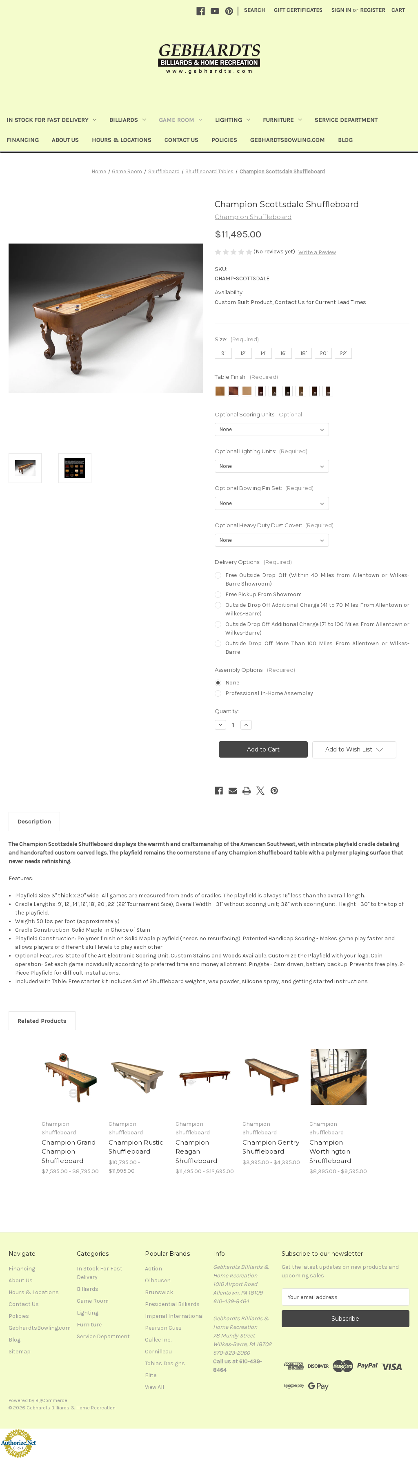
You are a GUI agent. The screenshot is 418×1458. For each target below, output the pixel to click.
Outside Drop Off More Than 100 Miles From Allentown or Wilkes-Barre (317, 647)
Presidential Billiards (172, 1304)
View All (154, 1387)
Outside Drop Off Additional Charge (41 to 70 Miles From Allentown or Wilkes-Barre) (317, 609)
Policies (224, 139)
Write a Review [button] (317, 252)
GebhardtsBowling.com (287, 139)
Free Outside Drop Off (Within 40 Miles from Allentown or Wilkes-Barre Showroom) (317, 579)
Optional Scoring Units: (258, 414)
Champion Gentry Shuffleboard (270, 1147)
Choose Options (71, 1084)
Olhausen (158, 1280)
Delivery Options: (253, 562)
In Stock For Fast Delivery (48, 119)
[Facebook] (200, 11)
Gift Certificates (298, 10)
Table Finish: (246, 376)
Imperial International (174, 1316)
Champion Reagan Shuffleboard (196, 1151)
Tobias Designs (165, 1363)
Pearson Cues (163, 1327)
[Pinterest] (229, 11)
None (232, 682)
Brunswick (159, 1292)
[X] (260, 790)
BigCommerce (51, 1400)
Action (153, 1268)
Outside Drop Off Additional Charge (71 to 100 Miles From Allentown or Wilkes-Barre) (317, 628)
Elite (150, 1375)
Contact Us (181, 139)
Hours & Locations (121, 139)
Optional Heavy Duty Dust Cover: (274, 525)
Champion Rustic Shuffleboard (136, 1147)
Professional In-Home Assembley (269, 693)
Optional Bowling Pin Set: (264, 488)
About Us (65, 139)
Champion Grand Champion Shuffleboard (69, 1151)
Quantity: (227, 711)
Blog (345, 139)
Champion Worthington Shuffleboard (330, 1151)
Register (372, 10)
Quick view (65, 1067)
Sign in (341, 10)
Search (254, 10)
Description (34, 821)
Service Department (346, 119)
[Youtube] (215, 11)
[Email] (233, 790)
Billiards (123, 119)
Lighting (228, 119)
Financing (23, 139)
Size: (237, 339)
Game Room (176, 119)
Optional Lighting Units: (261, 451)
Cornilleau (158, 1351)
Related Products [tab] (42, 1020)
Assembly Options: (255, 669)
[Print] (246, 790)
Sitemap (20, 1351)
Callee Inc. (158, 1339)
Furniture (278, 119)
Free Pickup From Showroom (263, 594)
